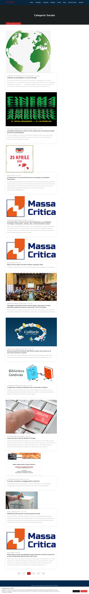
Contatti (81, 2)
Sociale (31, 75)
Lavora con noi (72, 2)
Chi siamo (38, 2)
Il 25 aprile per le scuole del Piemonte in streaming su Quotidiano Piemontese (28, 178)
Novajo (27, 75)
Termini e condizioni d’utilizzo (57, 589)
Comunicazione (17, 75)
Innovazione (25, 129)
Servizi (59, 2)
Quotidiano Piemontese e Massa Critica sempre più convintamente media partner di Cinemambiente (30, 132)
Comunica (45, 2)
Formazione (10, 436)
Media (16, 385)
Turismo (24, 303)
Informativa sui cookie (43, 589)
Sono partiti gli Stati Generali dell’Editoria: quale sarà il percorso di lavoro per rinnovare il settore (29, 352)
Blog (64, 2)
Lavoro (23, 75)
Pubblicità (17, 349)
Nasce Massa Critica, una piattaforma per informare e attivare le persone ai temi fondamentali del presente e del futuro (30, 555)
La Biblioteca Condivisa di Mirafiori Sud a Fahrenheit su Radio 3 (27, 387)
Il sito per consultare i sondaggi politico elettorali (23, 481)
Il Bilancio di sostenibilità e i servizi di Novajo (22, 78)
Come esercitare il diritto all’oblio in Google (21, 438)
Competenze (10, 75)
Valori (25, 349)
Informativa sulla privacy (31, 589)
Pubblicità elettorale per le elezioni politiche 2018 (23, 514)
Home (31, 2)
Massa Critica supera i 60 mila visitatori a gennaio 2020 (25, 265)
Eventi (20, 129)
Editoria (53, 2)
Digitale (17, 129)
